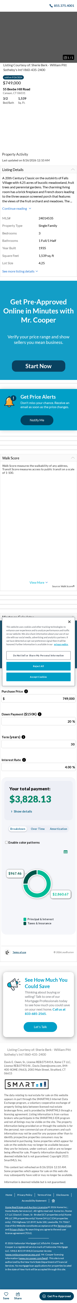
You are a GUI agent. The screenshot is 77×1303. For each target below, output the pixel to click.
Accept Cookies (38, 676)
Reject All (38, 666)
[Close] (69, 621)
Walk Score (10, 458)
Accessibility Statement (34, 1200)
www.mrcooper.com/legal (33, 1258)
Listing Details (12, 170)
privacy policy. (61, 644)
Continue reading (15, 208)
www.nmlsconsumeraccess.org (22, 1254)
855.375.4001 (64, 5)
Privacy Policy (24, 1194)
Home (9, 1194)
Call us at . (45, 1011)
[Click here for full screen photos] (71, 16)
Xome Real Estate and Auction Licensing (26, 1207)
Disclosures (62, 1194)
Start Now (38, 365)
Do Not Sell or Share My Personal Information (38, 655)
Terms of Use (44, 1194)
